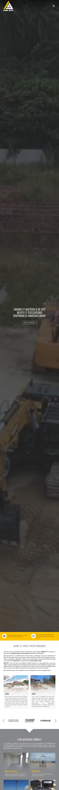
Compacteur (36, 771)
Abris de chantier (11, 771)
